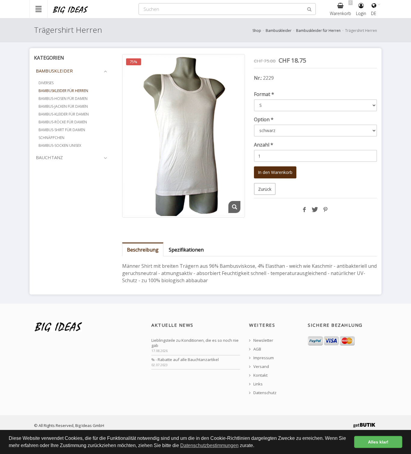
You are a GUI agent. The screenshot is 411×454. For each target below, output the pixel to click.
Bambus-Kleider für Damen (64, 114)
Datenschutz (264, 392)
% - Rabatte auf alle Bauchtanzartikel (185, 359)
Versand (260, 366)
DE (373, 13)
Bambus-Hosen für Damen (63, 98)
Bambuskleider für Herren (318, 30)
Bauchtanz (49, 157)
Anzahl (263, 144)
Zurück (264, 189)
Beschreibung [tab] (143, 249)
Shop (256, 30)
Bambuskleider (279, 30)
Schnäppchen (51, 137)
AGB (256, 349)
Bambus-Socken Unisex (60, 145)
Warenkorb (340, 8)
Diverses (46, 82)
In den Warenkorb (275, 172)
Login (361, 13)
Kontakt (259, 375)
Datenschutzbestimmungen (209, 445)
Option (263, 119)
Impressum (263, 357)
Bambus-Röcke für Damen (63, 122)
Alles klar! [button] (378, 442)
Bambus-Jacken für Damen (63, 106)
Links (257, 384)
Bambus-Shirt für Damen (62, 129)
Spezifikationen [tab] (186, 249)
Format (264, 94)
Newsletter (262, 340)
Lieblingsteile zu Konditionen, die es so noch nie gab (195, 343)
